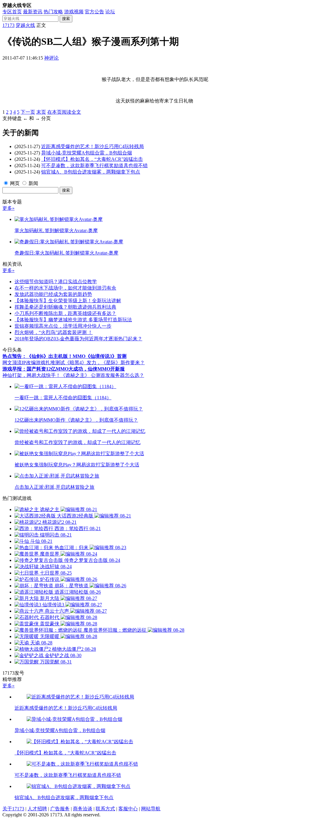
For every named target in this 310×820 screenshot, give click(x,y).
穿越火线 (25, 25)
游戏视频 (74, 11)
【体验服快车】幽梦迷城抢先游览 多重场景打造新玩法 (73, 319)
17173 (8, 25)
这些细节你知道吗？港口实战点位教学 (56, 281)
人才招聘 (37, 808)
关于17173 (13, 808)
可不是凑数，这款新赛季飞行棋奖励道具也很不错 (94, 165)
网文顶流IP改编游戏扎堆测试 (33, 362)
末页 (41, 112)
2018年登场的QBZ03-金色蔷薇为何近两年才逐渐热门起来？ (78, 338)
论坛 (110, 11)
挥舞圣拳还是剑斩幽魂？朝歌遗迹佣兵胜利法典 (65, 307)
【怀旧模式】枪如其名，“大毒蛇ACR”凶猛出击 (92, 159)
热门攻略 (53, 11)
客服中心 (128, 808)
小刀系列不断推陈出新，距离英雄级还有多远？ (65, 313)
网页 (15, 183)
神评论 (51, 57)
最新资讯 (32, 11)
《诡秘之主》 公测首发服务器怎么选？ (102, 375)
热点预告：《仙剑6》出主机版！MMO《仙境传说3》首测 (64, 356)
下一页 (28, 112)
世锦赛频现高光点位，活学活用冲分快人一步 (63, 326)
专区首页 (12, 11)
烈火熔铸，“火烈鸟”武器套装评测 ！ (54, 332)
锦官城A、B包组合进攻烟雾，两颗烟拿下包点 (90, 171)
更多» (8, 208)
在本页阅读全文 (64, 112)
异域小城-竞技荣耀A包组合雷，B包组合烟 (86, 152)
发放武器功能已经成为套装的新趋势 (53, 294)
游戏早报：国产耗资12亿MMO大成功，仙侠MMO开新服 (63, 368)
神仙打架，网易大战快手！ (31, 375)
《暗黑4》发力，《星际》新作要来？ (105, 362)
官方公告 (94, 11)
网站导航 (150, 808)
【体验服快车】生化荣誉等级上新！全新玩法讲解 (68, 300)
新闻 (33, 183)
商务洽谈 (82, 808)
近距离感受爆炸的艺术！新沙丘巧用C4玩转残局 (92, 146)
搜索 (66, 18)
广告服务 (60, 808)
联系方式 (105, 808)
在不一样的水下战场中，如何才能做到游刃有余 (65, 287)
